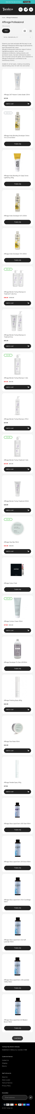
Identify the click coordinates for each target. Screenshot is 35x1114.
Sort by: (6, 37)
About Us (4, 1077)
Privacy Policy (6, 1085)
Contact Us (5, 1060)
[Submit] (30, 1097)
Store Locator (6, 1080)
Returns (4, 1066)
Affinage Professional (12, 17)
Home (3, 17)
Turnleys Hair (9, 1108)
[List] (30, 31)
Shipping (4, 1063)
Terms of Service (7, 1083)
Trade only (17, 144)
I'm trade (27, 2)
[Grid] (24, 31)
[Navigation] (31, 9)
